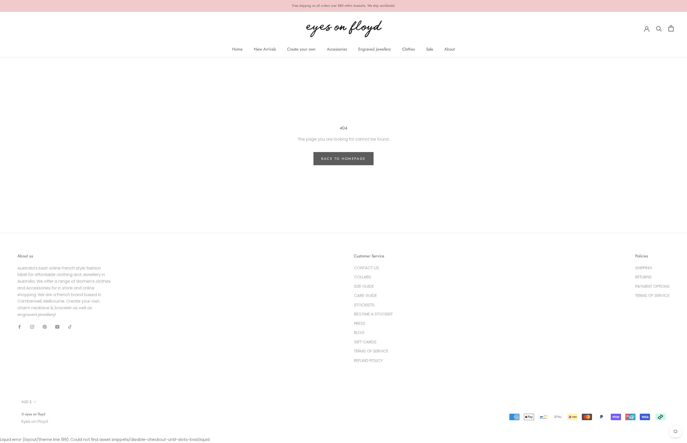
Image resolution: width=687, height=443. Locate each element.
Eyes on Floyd (34, 421)
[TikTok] (70, 326)
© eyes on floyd (33, 414)
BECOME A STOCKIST (373, 314)
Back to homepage (343, 158)
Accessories (337, 49)
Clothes (408, 49)
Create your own (301, 49)
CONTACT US (366, 268)
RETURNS (643, 277)
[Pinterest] (45, 326)
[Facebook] (19, 326)
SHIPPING (643, 268)
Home (237, 49)
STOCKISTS (364, 305)
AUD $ (26, 401)
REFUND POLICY (368, 360)
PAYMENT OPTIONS (652, 286)
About (449, 49)
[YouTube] (57, 326)
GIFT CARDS (365, 342)
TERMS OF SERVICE (371, 351)
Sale (429, 49)
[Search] (659, 28)
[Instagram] (32, 326)
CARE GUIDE (365, 295)
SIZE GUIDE (364, 286)
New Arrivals (265, 49)
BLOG (359, 332)
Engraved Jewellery (374, 49)
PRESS (359, 323)
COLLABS (362, 277)
